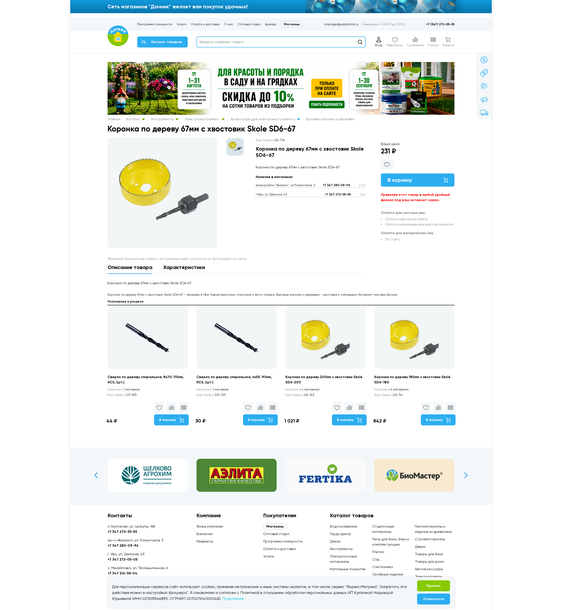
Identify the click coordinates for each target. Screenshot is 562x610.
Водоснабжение (343, 526)
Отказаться (433, 599)
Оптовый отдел (249, 24)
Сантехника (382, 567)
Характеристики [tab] (184, 267)
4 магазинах (302, 389)
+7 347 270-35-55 (122, 532)
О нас (228, 24)
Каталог (133, 119)
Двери (420, 546)
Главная (114, 119)
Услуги (181, 24)
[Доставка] (484, 112)
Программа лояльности (154, 24)
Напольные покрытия (347, 569)
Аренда (270, 24)
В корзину (399, 180)
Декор (335, 541)
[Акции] (484, 59)
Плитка (378, 552)
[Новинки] (484, 73)
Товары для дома (429, 561)
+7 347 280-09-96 (336, 185)
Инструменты (162, 119)
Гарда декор (340, 534)
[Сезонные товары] (484, 86)
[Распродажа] (484, 99)
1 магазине (124, 389)
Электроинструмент (202, 119)
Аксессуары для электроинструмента (263, 119)
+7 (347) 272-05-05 (440, 24)
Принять (433, 586)
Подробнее (233, 598)
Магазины (292, 24)
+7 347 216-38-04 (122, 573)
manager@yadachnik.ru (341, 24)
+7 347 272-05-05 (338, 194)
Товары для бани (429, 554)
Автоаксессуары (429, 569)
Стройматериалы (430, 539)
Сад (375, 559)
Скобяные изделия (387, 574)
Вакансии (204, 534)
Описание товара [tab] (130, 267)
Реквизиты (204, 541)
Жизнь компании (209, 526)
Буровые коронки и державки (330, 119)
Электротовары (428, 576)
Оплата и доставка (205, 24)
